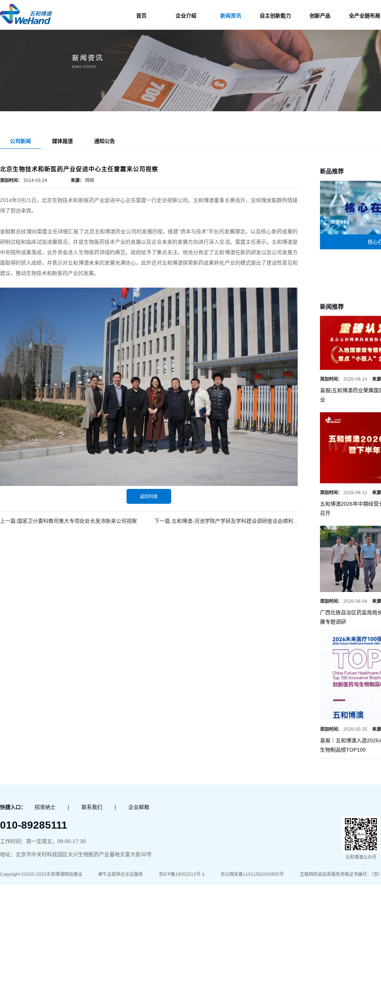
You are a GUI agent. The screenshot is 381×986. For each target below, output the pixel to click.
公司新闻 (20, 141)
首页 (141, 16)
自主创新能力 (275, 16)
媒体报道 (62, 141)
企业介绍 (186, 16)
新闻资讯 (230, 16)
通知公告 (104, 141)
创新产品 (320, 16)
